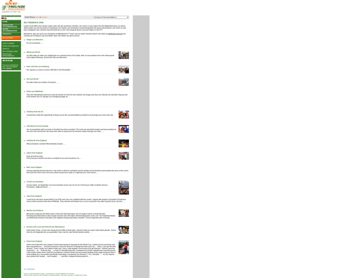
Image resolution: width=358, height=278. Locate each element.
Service (6, 49)
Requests (7, 34)
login (37, 17)
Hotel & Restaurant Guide (34, 274)
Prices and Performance (8, 54)
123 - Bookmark (29, 269)
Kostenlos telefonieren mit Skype (60, 274)
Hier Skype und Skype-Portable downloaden (42, 275)
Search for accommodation (10, 25)
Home (5, 22)
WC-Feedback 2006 (10, 51)
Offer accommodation (10, 29)
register (9, 68)
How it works (8, 43)
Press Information (11, 46)
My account (8, 38)
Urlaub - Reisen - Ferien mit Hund (74, 275)
